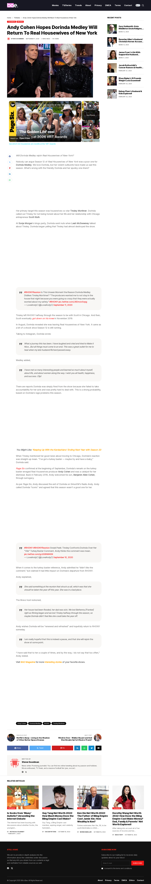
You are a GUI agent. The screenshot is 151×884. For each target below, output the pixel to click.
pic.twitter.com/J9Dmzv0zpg (73, 302)
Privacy (108, 880)
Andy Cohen (21, 723)
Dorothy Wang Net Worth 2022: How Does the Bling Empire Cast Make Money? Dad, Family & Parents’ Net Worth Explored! (127, 819)
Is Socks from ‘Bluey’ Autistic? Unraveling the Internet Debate (21, 816)
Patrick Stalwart (17, 832)
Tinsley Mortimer (59, 723)
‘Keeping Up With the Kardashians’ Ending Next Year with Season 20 (66, 450)
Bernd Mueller (86, 832)
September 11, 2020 (62, 305)
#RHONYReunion (32, 292)
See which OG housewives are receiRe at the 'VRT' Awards (44, 104)
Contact (140, 880)
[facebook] (8, 868)
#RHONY (53, 302)
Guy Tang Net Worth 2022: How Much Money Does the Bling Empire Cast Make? (58, 816)
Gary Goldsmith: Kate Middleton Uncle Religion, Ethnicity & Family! (130, 28)
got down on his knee (43, 318)
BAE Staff (119, 835)
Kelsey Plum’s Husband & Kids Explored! (130, 92)
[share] (77, 104)
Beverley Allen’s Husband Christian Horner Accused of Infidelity (131, 41)
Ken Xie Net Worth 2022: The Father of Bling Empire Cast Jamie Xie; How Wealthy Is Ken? (92, 817)
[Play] (90, 124)
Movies (20, 21)
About (100, 880)
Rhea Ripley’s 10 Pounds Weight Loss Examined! (130, 79)
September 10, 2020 (63, 557)
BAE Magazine (28, 662)
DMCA (124, 880)
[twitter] (12, 868)
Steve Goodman (17, 39)
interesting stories (53, 662)
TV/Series (17, 18)
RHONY (46, 723)
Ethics (132, 880)
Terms (116, 880)
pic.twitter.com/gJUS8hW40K (38, 554)
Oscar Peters (50, 832)
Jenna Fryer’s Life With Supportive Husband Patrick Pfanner (129, 54)
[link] (12, 104)
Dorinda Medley (35, 723)
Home (9, 18)
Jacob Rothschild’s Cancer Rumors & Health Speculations (130, 67)
